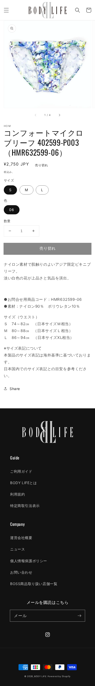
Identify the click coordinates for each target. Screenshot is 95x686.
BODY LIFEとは (23, 483)
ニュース (17, 549)
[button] (6, 10)
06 (11, 209)
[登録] (79, 615)
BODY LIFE (40, 676)
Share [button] (15, 388)
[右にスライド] (59, 115)
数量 (7, 221)
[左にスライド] (35, 115)
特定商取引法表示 (25, 505)
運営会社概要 (21, 537)
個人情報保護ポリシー (28, 561)
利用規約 (17, 494)
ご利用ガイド (21, 471)
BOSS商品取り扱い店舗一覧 (33, 583)
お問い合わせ (21, 572)
